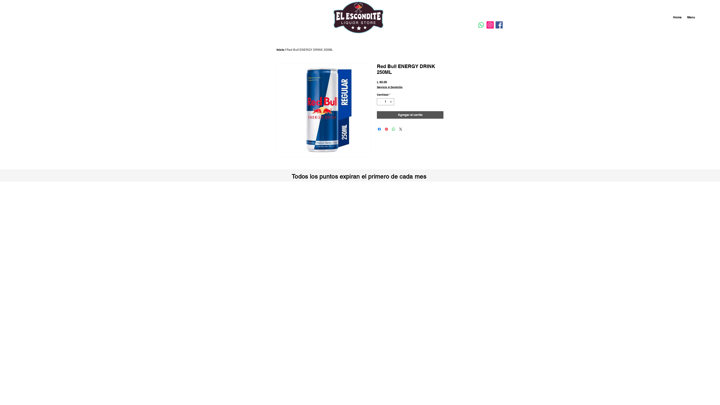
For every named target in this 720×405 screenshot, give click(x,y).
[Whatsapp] (481, 24)
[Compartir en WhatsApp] (393, 129)
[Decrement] (379, 101)
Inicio (280, 50)
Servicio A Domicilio (390, 87)
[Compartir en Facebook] (379, 129)
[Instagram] (490, 24)
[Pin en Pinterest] (386, 129)
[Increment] (391, 101)
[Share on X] (400, 129)
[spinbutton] (385, 101)
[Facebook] (499, 24)
